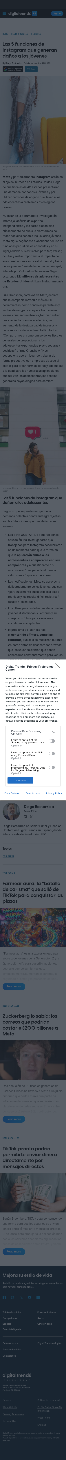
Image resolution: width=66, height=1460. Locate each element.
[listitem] (33, 732)
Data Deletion (12, 793)
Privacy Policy (54, 793)
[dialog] (33, 730)
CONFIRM (20, 780)
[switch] (52, 741)
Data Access (33, 793)
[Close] (58, 667)
